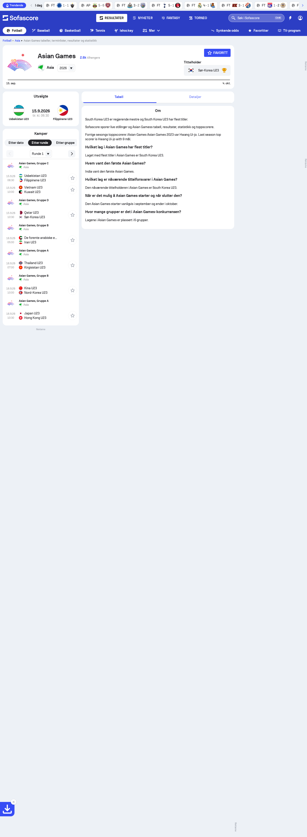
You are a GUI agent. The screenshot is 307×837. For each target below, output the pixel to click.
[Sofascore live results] (20, 18)
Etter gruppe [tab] (65, 143)
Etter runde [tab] (40, 143)
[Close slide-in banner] (13, 802)
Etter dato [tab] (16, 143)
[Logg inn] (300, 18)
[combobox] (66, 68)
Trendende (16, 5)
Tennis (100, 30)
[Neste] (302, 5)
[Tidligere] (31, 5)
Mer (149, 30)
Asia (17, 40)
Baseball (43, 30)
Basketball (73, 30)
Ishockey (126, 30)
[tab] (119, 97)
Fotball (17, 30)
